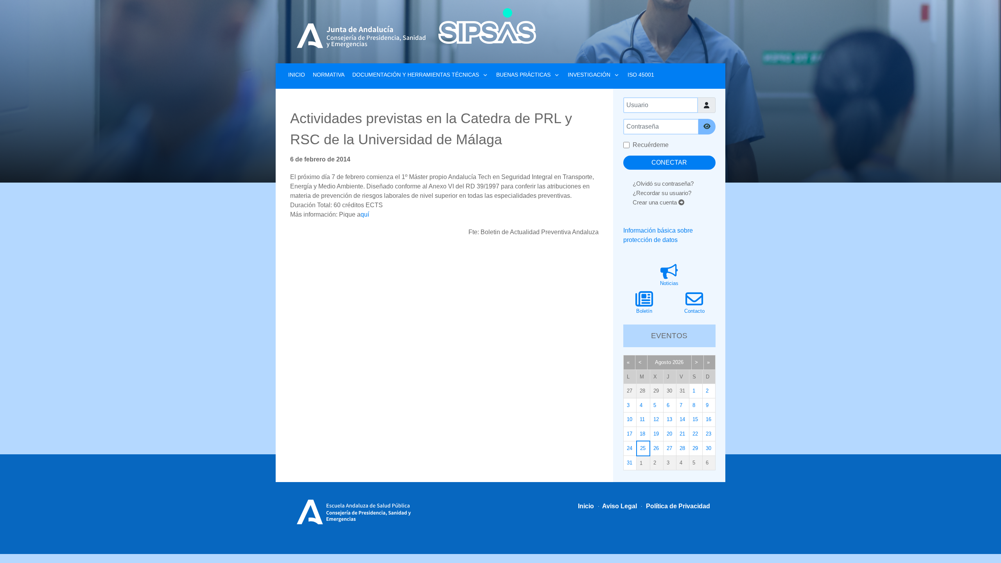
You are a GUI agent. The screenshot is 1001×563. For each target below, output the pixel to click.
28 (682, 448)
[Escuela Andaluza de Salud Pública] (356, 511)
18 (642, 434)
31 (629, 463)
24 (629, 448)
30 (708, 448)
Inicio (586, 506)
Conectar (669, 162)
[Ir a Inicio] (487, 26)
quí (365, 214)
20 (669, 434)
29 (695, 448)
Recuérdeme (651, 145)
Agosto (663, 362)
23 (708, 434)
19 (656, 434)
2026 (678, 362)
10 (629, 419)
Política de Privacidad (677, 506)
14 (682, 419)
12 (656, 419)
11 (642, 419)
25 (643, 448)
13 (669, 419)
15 (695, 419)
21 (682, 434)
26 (656, 448)
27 (669, 448)
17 (629, 434)
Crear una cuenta (655, 202)
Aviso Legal (619, 506)
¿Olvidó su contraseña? (663, 183)
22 (695, 434)
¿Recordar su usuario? (662, 193)
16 (708, 419)
